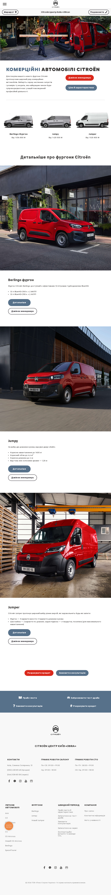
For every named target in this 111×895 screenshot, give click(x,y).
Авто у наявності (92, 820)
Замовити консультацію (72, 673)
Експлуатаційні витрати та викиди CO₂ (66, 834)
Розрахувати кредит (38, 673)
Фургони (37, 805)
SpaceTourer (11, 850)
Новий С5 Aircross (13, 841)
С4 (6, 832)
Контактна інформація (94, 815)
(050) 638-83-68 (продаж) (18, 770)
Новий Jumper (38, 820)
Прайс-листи (29, 698)
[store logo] (55, 4)
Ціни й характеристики (81, 87)
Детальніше (19, 302)
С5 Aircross (10, 836)
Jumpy (34, 816)
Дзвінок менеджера (79, 77)
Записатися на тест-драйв (67, 817)
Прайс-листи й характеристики (65, 811)
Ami (7, 813)
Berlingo (8, 845)
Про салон (89, 811)
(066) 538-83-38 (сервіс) (17, 774)
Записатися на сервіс (68, 828)
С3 (6, 818)
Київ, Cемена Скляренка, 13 (19, 765)
